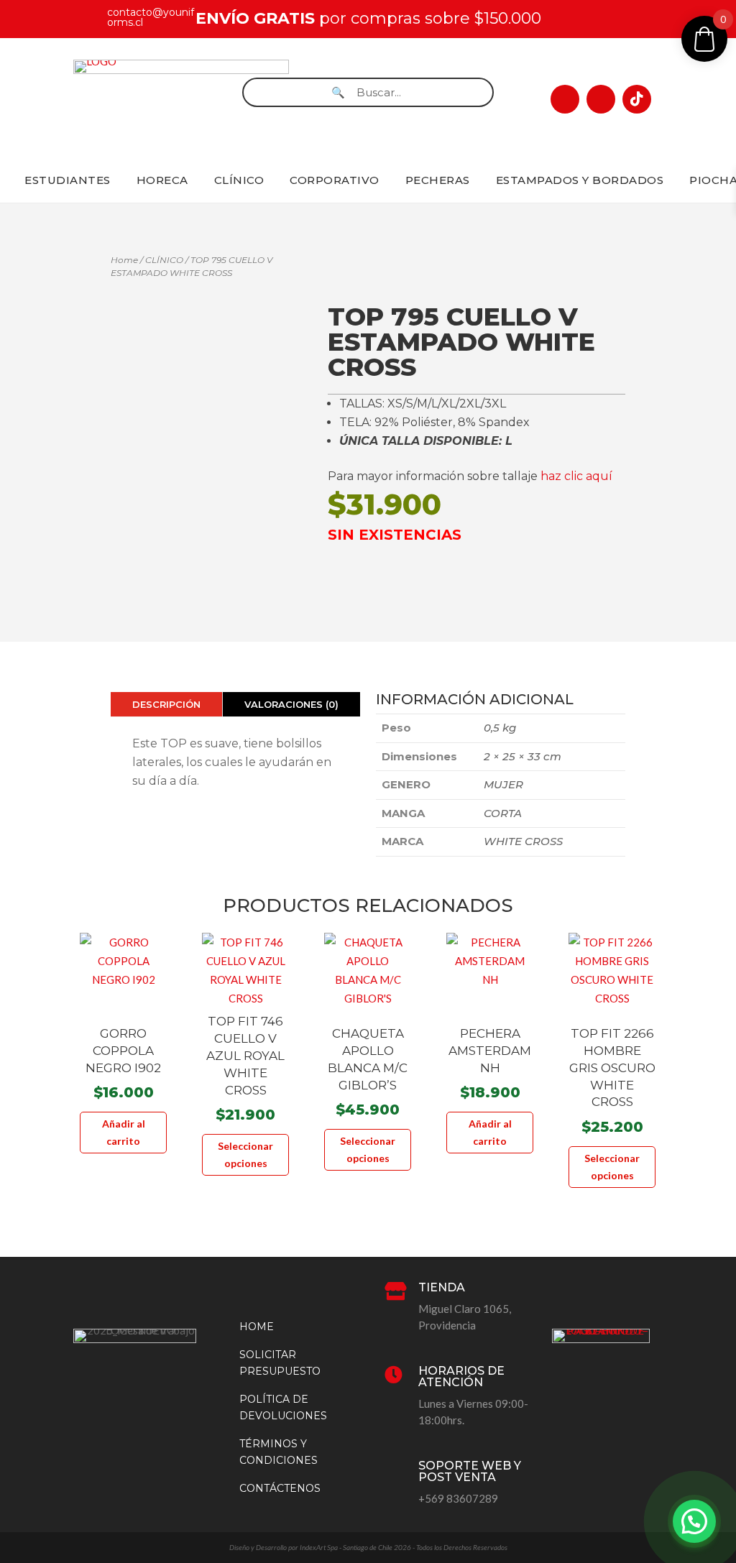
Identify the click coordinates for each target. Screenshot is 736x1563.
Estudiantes (67, 180)
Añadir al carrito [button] (123, 1132)
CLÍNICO (164, 259)
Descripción (166, 704)
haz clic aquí (576, 476)
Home (124, 259)
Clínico (239, 180)
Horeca (162, 180)
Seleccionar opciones (245, 1154)
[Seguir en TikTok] (636, 99)
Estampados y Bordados (580, 180)
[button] (694, 1521)
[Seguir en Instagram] (600, 99)
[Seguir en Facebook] (565, 99)
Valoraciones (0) (291, 704)
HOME (256, 1326)
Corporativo (335, 180)
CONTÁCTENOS (280, 1488)
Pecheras (437, 180)
